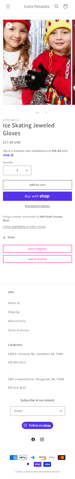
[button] (8, 6)
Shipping (13, 312)
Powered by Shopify (49, 471)
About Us (14, 303)
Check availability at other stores (24, 226)
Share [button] (11, 237)
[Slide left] (28, 112)
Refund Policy (17, 321)
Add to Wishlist (37, 259)
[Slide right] (46, 112)
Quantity (8, 162)
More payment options (37, 205)
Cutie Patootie (31, 471)
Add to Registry (37, 249)
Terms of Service (18, 330)
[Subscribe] (60, 411)
